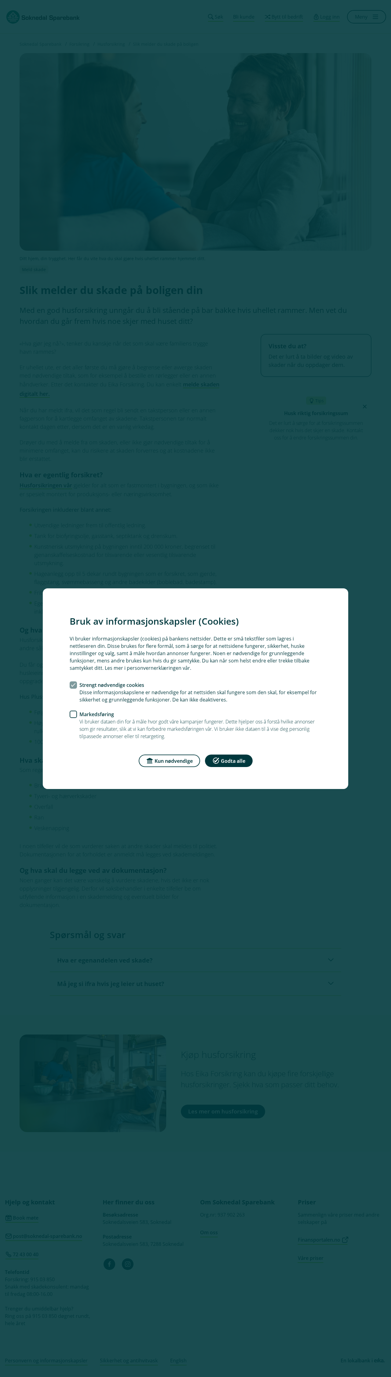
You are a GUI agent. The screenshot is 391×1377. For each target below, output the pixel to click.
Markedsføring (96, 714)
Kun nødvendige (174, 760)
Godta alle (233, 760)
